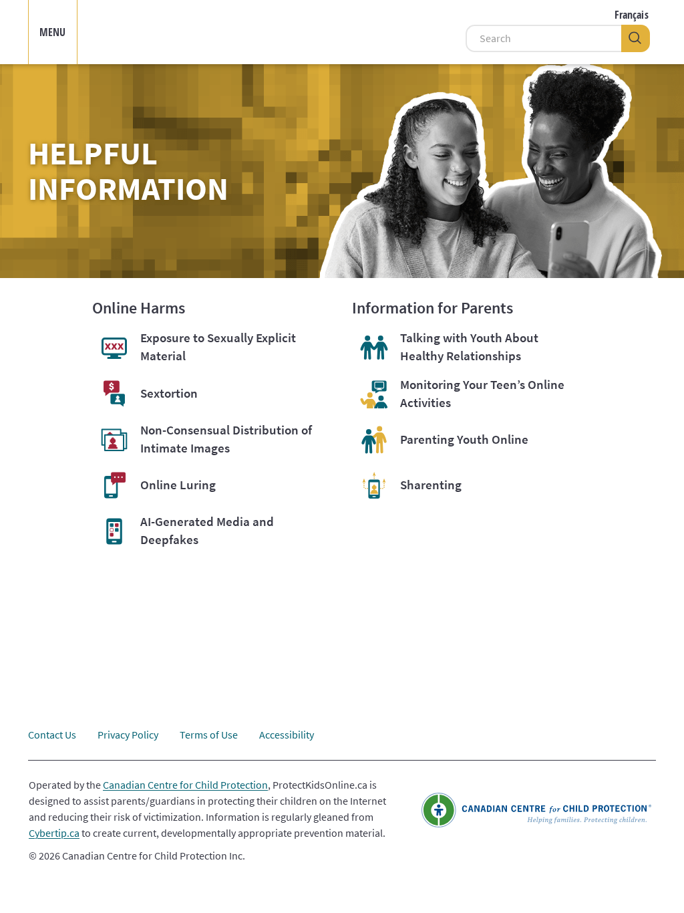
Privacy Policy (128, 734)
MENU (52, 32)
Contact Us (52, 734)
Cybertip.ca (54, 832)
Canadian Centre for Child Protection (185, 784)
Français (632, 14)
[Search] (635, 38)
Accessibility (286, 734)
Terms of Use (209, 734)
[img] (278, 32)
